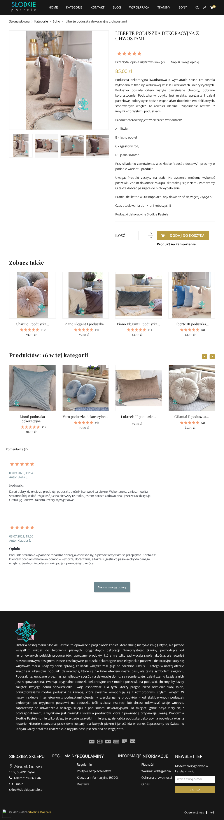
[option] (21, 146)
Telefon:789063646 (27, 778)
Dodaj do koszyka (187, 235)
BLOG (117, 7)
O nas (145, 784)
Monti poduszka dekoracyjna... (32, 418)
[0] (212, 7)
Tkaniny (164, 7)
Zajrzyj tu (206, 197)
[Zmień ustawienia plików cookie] (6, 813)
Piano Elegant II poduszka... (138, 324)
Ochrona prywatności (156, 778)
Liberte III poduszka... (192, 324)
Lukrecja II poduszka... (138, 416)
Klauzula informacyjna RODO (97, 778)
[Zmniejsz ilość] (150, 237)
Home (53, 7)
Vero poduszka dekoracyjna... (85, 416)
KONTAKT (98, 7)
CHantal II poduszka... (191, 416)
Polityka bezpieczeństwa (94, 771)
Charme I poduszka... (32, 324)
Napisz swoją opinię (185, 62)
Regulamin (84, 765)
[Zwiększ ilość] (150, 233)
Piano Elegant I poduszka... (85, 324)
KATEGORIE (74, 7)
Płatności (147, 765)
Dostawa (83, 784)
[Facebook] (206, 812)
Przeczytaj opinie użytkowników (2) (140, 62)
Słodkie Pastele (39, 812)
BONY (182, 7)
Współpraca (139, 7)
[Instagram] (212, 812)
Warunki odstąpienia (156, 771)
